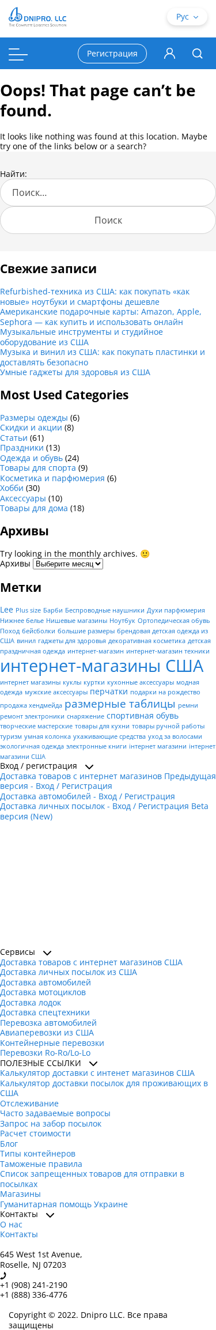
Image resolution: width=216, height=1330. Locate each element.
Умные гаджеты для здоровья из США (75, 371)
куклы (72, 682)
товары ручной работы (168, 726)
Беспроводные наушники (105, 610)
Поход (10, 631)
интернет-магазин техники (168, 651)
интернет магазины (30, 682)
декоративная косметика (146, 641)
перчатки (109, 691)
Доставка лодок (30, 1002)
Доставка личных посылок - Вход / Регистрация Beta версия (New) (104, 811)
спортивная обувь (143, 715)
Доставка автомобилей (45, 982)
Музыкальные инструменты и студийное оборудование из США (81, 336)
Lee (6, 609)
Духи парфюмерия (176, 610)
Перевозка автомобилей (48, 1022)
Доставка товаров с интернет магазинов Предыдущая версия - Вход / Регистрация (108, 781)
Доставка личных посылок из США (68, 971)
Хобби (12, 487)
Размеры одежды (34, 417)
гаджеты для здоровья (72, 641)
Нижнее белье (22, 621)
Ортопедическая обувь (174, 621)
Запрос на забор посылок (50, 1123)
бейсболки (38, 631)
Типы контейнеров (37, 1153)
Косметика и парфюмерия (52, 478)
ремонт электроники (32, 716)
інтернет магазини (158, 746)
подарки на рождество (165, 692)
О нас (11, 1224)
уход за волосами (175, 736)
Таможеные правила (41, 1163)
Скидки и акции (31, 427)
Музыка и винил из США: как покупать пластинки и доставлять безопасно (102, 357)
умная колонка (47, 736)
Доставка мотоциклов (43, 992)
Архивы (15, 563)
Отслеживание (29, 1103)
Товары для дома (34, 507)
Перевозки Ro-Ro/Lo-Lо (45, 1052)
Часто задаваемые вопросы (55, 1113)
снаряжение (85, 716)
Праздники (22, 447)
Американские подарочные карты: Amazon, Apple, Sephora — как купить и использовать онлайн (101, 316)
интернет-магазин (95, 651)
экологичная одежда (32, 746)
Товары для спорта (38, 467)
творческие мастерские (36, 726)
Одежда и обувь (31, 457)
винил (26, 641)
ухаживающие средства (109, 736)
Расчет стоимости (35, 1133)
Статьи (14, 437)
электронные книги (96, 746)
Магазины (20, 1193)
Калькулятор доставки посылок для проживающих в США (104, 1088)
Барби (53, 610)
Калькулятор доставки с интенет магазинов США (97, 1072)
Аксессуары (23, 498)
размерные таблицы (120, 703)
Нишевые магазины (76, 621)
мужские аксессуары (56, 692)
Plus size (28, 610)
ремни (188, 705)
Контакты (19, 1234)
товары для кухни (102, 726)
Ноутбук (122, 621)
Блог (9, 1143)
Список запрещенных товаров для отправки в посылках (92, 1178)
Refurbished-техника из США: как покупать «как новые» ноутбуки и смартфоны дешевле (95, 296)
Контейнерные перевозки (52, 1042)
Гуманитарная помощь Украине (64, 1204)
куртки (94, 682)
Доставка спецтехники (45, 1012)
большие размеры (86, 631)
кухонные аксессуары (140, 682)
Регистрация (112, 53)
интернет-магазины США (101, 665)
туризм (11, 736)
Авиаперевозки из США (47, 1032)
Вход (170, 53)
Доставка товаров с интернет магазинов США (91, 962)
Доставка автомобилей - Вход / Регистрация (87, 796)
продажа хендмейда (31, 705)
